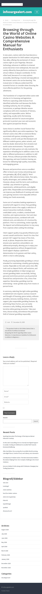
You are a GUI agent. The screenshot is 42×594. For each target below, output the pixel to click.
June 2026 (4, 538)
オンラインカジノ (21, 174)
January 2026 (5, 559)
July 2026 (4, 534)
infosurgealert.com (17, 12)
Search (5, 417)
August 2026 (5, 530)
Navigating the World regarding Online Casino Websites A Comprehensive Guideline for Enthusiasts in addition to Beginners (20, 335)
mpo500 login (7, 504)
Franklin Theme (5, 590)
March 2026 (4, 551)
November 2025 (6, 567)
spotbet (5, 507)
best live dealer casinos (10, 493)
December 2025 (6, 563)
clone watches (7, 490)
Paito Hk (5, 500)
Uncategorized (15, 20)
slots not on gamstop (9, 497)
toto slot (5, 483)
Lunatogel (6, 486)
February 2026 (5, 555)
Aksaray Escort (7, 511)
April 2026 (4, 546)
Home (6, 20)
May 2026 (4, 542)
